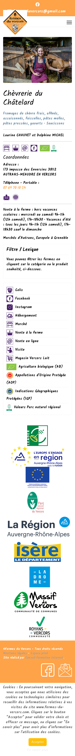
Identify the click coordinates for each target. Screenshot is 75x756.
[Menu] (69, 22)
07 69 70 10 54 (14, 188)
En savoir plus (37, 749)
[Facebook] (37, 4)
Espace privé (39, 653)
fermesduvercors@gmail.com (39, 11)
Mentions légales (15, 653)
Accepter (37, 742)
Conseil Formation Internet (44, 657)
